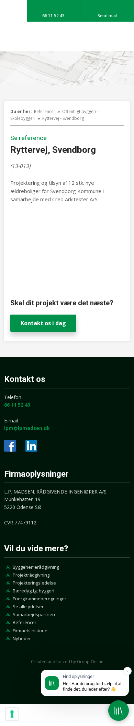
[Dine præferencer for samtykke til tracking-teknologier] (12, 714)
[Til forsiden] (67, 36)
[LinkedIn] (31, 446)
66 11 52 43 (17, 404)
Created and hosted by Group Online (67, 662)
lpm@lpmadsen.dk (27, 428)
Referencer (45, 111)
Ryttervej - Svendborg (63, 118)
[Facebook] (10, 446)
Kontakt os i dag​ (43, 323)
